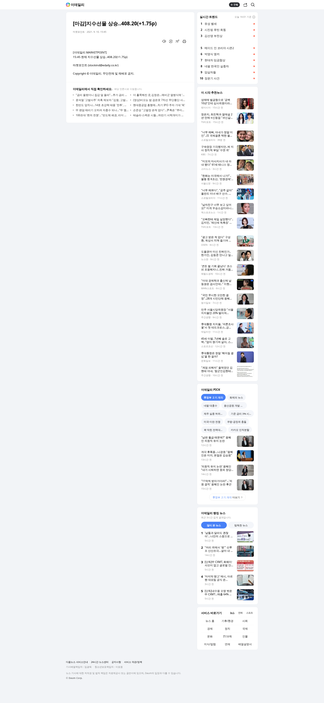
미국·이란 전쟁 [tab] (212, 421)
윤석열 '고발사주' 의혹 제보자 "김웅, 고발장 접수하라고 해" (102, 100)
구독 (235, 4)
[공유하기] (245, 5)
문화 (210, 636)
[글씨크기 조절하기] (177, 41)
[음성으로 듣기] (164, 41)
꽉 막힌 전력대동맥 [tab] (214, 430)
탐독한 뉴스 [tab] (241, 525)
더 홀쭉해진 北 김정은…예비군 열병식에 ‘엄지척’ (159, 95)
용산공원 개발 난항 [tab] (235, 405)
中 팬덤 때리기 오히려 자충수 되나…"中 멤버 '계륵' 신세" (102, 110)
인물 (245, 636)
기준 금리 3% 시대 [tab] (241, 413)
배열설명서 (245, 644)
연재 (227, 644)
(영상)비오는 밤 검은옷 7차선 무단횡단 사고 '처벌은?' (159, 100)
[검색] (254, 5)
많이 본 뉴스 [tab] (214, 525)
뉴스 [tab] (232, 612)
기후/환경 (227, 621)
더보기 (226, 497)
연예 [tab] (240, 612)
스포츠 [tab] (249, 612)
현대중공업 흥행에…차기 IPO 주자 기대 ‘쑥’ (159, 105)
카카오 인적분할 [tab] (240, 430)
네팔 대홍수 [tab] (210, 405)
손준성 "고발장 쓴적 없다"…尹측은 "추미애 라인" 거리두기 (159, 110)
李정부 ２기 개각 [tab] (213, 397)
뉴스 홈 (210, 621)
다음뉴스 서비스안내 (77, 662)
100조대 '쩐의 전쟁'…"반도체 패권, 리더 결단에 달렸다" (102, 115)
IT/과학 (227, 636)
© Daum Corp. (74, 678)
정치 (227, 628)
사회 (245, 621)
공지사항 (116, 662)
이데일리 (77, 4)
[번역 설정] (170, 41)
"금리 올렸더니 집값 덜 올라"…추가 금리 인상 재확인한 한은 (102, 95)
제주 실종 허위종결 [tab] (214, 413)
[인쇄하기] (184, 41)
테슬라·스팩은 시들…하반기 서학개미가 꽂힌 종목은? (159, 115)
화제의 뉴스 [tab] (236, 397)
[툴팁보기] (253, 17)
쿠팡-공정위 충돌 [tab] (236, 421)
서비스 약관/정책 (133, 662)
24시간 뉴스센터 (100, 662)
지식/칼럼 (210, 644)
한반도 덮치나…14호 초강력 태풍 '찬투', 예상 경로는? (102, 105)
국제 (245, 628)
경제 (210, 628)
